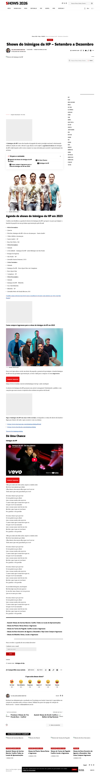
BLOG (69, 99)
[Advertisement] (50, 22)
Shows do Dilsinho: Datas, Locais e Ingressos (22, 635)
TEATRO (69, 164)
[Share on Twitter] (83, 50)
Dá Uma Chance (42, 160)
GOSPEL (69, 119)
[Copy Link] (88, 50)
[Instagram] (66, 3)
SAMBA (69, 152)
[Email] (86, 50)
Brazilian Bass (71, 102)
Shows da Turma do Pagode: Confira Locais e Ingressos (26, 629)
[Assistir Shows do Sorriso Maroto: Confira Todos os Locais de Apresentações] (16, 743)
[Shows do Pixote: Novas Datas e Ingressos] (38, 743)
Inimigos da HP (44, 163)
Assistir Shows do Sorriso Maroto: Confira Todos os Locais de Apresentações (34, 623)
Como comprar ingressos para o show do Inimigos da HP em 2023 (20, 165)
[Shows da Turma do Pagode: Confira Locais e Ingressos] (61, 743)
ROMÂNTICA (70, 149)
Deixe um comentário (55, 725)
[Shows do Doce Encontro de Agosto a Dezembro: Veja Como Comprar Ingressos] (83, 743)
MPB (69, 132)
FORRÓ (69, 114)
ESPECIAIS (70, 112)
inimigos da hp (19, 663)
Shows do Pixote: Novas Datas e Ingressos (22, 626)
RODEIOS (69, 147)
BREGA (69, 104)
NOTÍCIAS (70, 134)
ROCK (69, 144)
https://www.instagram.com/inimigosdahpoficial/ (24, 424)
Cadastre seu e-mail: (12, 646)
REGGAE (69, 142)
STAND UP (70, 162)
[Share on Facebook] (81, 50)
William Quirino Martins (18, 49)
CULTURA (70, 107)
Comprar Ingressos (12, 379)
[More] (93, 50)
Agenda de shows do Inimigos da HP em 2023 (20, 160)
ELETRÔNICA (70, 109)
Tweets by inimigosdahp (14, 431)
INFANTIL (70, 127)
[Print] (91, 50)
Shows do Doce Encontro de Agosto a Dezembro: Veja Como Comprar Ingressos (34, 632)
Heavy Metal (71, 122)
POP (68, 139)
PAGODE (50, 40)
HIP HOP (69, 124)
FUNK (69, 117)
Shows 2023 (70, 157)
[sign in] (85, 8)
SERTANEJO (70, 154)
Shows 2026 (17, 3)
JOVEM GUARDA (71, 129)
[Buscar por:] (79, 61)
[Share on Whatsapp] (45, 669)
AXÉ (68, 97)
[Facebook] (62, 3)
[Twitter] (64, 3)
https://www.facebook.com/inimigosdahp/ (21, 427)
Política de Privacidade (29, 770)
